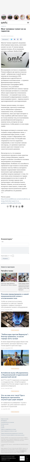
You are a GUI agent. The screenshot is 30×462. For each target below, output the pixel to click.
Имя (2, 241)
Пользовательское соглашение (7, 422)
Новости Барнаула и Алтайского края (9, 431)
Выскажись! (5, 39)
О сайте (2, 427)
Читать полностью (15, 330)
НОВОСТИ (3, 26)
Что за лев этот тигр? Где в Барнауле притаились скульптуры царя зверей (13, 397)
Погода (2, 425)
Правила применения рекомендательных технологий (12, 433)
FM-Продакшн (4, 420)
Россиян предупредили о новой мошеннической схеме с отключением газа (15, 296)
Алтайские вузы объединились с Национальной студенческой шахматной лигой (14, 375)
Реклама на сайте (4, 424)
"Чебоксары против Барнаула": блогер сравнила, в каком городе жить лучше (15, 336)
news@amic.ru (23, 451)
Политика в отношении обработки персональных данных (12, 435)
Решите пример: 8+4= (6, 255)
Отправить (5, 258)
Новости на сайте (4, 418)
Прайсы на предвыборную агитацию (8, 429)
